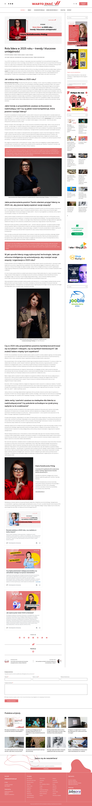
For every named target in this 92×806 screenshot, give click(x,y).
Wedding (29, 791)
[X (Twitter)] (33, 637)
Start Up (54, 786)
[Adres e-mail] (46, 637)
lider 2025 (12, 57)
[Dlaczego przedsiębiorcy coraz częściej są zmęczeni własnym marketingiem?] (14, 722)
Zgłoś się (63, 10)
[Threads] (28, 637)
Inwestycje (55, 780)
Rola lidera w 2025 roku (27, 57)
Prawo (41, 788)
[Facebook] (8, 3)
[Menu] (5, 3)
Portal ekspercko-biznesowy (46, 803)
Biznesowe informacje (52, 10)
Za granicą (29, 788)
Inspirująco (42, 780)
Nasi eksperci (7, 786)
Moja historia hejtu (43, 791)
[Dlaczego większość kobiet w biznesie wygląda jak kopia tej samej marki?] (56, 742)
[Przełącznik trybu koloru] (76, 3)
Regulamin (7, 793)
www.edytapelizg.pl (39, 491)
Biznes (15, 54)
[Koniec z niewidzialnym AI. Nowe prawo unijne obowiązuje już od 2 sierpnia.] (77, 742)
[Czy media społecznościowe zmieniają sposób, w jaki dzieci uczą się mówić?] (14, 742)
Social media (55, 791)
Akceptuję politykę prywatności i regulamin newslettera (43, 766)
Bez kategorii (29, 778)
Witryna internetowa (65, 676)
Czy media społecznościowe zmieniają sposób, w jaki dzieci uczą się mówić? (82, 195)
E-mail (31, 761)
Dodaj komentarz (9, 682)
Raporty (54, 789)
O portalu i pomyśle (9, 784)
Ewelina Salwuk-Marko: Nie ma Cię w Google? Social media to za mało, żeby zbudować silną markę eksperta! (71, 146)
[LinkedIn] (10, 3)
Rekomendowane (30, 797)
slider (27, 54)
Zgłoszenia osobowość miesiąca (74, 783)
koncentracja (48, 118)
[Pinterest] (37, 637)
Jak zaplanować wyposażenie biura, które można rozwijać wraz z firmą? (71, 178)
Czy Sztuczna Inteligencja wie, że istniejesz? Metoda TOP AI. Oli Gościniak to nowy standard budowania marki (83, 129)
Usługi (41, 786)
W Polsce (54, 788)
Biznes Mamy (42, 778)
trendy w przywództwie (39, 57)
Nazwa (6, 676)
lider (8, 57)
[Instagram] (12, 3)
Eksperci (23, 10)
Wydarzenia (29, 793)
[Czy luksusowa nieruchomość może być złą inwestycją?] (35, 742)
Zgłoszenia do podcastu (73, 784)
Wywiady (31, 54)
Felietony (29, 789)
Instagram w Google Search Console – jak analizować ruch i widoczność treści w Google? (77, 731)
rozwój (6, 71)
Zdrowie (54, 793)
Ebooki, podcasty (43, 793)
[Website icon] (33, 651)
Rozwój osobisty (21, 54)
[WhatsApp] (42, 637)
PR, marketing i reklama (45, 784)
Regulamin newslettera (9, 794)
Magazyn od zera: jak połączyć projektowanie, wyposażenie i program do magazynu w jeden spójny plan (83, 179)
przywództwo (18, 57)
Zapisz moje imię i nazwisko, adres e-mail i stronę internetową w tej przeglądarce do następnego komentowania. (28, 697)
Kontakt (69, 10)
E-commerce (55, 782)
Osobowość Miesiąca (39, 10)
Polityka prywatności (9, 791)
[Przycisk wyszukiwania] (86, 17)
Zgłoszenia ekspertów (72, 781)
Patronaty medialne (57, 795)
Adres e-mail (36, 676)
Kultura (41, 795)
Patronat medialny (72, 780)
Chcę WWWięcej (30, 795)
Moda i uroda (29, 786)
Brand (29, 10)
